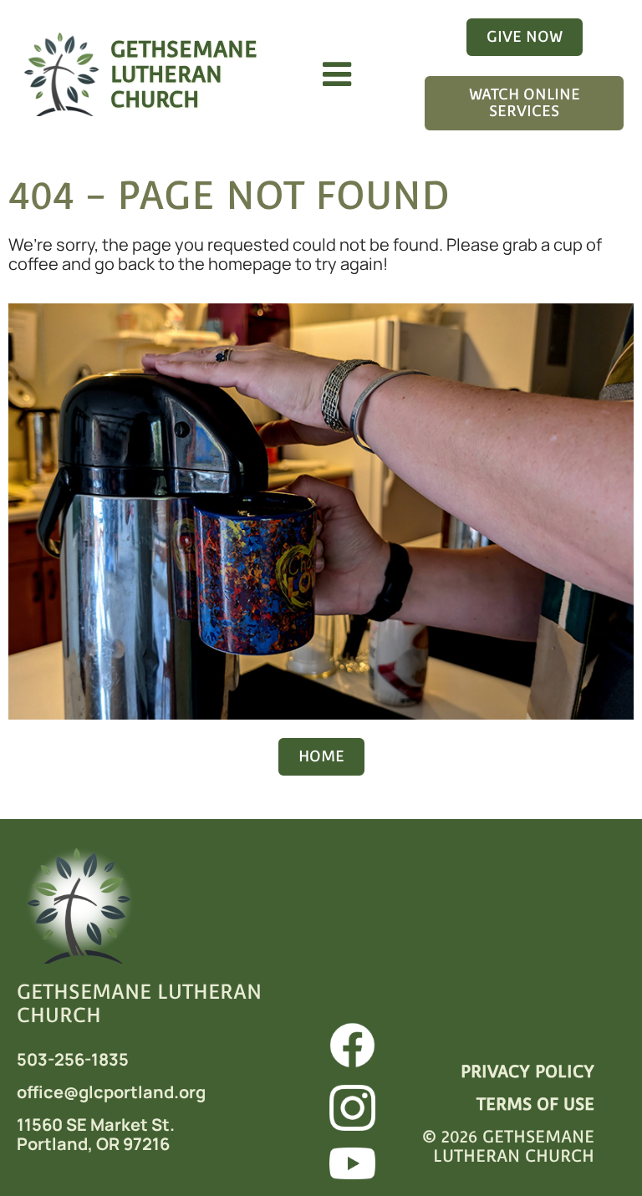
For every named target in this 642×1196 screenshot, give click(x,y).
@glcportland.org (135, 1092)
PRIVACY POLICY (527, 1071)
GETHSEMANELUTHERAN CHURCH (183, 74)
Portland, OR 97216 (93, 1143)
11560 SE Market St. (96, 1124)
